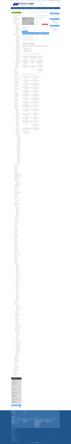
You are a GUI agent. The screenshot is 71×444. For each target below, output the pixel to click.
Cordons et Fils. (15, 311)
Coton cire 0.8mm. (18, 341)
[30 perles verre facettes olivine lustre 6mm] (35, 125)
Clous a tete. (17, 201)
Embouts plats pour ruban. (18, 203)
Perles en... (40, 64)
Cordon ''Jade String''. (17, 323)
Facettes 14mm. (16, 105)
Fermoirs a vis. (17, 212)
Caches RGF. (17, 293)
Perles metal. (16, 221)
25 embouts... (26, 59)
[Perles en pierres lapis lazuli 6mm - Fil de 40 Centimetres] (40, 61)
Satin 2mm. (17, 322)
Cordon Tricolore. (17, 312)
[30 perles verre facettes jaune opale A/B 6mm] (35, 99)
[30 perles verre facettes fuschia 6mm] (26, 77)
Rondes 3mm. (17, 109)
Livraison (30, 418)
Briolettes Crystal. (17, 374)
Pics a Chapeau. (16, 222)
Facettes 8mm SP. (18, 55)
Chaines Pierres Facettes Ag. (17, 254)
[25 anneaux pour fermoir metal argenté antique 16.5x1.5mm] (32, 57)
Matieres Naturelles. (15, 81)
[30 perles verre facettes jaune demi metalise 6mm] (35, 95)
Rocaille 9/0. (16, 168)
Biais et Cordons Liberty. (16, 357)
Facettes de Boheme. (30, 12)
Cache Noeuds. (16, 194)
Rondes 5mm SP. (18, 39)
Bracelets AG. (16, 252)
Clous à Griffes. (16, 229)
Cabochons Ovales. (18, 135)
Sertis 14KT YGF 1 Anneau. (18, 25)
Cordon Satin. (16, 320)
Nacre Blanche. (16, 84)
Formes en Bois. (16, 92)
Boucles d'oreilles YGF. (18, 273)
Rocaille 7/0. (16, 167)
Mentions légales (35, 418)
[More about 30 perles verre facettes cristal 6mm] (51, 21)
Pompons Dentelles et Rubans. (17, 360)
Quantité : (37, 24)
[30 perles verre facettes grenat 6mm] (35, 81)
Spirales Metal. (16, 230)
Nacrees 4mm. (17, 125)
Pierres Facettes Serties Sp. (17, 77)
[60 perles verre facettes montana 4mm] (40, 70)
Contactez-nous (20, 418)
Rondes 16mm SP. (18, 46)
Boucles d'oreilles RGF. (18, 291)
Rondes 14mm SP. (18, 45)
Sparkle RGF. (17, 298)
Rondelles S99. (17, 310)
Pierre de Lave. (16, 83)
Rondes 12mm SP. (18, 44)
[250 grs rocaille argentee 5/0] (32, 61)
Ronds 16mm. (18, 159)
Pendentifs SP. (16, 73)
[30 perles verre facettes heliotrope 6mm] (26, 88)
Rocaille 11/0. (16, 169)
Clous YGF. (17, 271)
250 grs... (32, 63)
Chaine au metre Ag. (17, 239)
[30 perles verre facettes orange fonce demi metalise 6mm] (26, 122)
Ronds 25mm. (18, 164)
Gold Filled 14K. (15, 262)
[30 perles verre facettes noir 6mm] (26, 118)
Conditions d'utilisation (42, 418)
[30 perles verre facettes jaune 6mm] (26, 99)
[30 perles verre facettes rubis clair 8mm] (40, 57)
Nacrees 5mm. (17, 126)
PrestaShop (37, 442)
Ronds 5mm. (18, 152)
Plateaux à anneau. (17, 231)
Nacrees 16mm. (18, 133)
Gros (26, 12)
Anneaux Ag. (16, 251)
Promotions (52, 25)
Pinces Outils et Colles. (16, 369)
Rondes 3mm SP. (18, 37)
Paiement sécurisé (52, 418)
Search (41, 4)
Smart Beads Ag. (16, 261)
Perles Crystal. (15, 373)
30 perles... (40, 59)
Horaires (57, 418)
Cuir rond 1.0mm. (18, 332)
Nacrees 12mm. (18, 131)
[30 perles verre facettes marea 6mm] (35, 106)
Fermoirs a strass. (17, 367)
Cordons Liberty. (17, 359)
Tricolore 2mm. (17, 313)
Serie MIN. (16, 302)
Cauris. (15, 90)
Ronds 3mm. (18, 150)
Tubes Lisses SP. (17, 80)
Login (54, 0)
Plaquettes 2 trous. (17, 223)
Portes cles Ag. (16, 245)
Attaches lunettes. (17, 187)
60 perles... (40, 72)
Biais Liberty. (16, 358)
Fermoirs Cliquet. (18, 213)
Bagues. (16, 188)
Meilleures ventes (14, 418)
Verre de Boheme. (15, 107)
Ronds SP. (17, 64)
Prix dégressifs (25, 31)
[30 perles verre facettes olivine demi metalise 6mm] (26, 129)
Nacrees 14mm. (18, 132)
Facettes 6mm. (36, 12)
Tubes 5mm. (16, 170)
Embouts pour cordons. (17, 204)
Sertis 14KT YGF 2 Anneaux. (18, 27)
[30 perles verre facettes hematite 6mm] (35, 88)
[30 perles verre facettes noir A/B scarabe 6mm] (25, 61)
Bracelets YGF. (17, 281)
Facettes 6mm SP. (18, 54)
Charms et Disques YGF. (18, 283)
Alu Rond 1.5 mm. (18, 349)
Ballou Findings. (16, 236)
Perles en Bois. (15, 91)
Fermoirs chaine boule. (18, 215)
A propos (47, 418)
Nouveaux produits (53, 13)
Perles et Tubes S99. (18, 309)
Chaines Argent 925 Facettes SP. (17, 75)
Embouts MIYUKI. (17, 178)
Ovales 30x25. (18, 148)
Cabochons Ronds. (18, 149)
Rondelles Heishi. (15, 20)
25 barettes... (26, 67)
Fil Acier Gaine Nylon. (17, 329)
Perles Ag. (16, 244)
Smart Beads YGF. (18, 265)
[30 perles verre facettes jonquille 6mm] (26, 103)
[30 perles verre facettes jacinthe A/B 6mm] (32, 66)
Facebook (14, 413)
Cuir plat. (17, 337)
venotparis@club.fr (16, 434)
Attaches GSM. (16, 186)
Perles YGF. (17, 270)
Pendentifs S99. (18, 308)
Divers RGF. (17, 300)
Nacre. (15, 70)
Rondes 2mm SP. (18, 36)
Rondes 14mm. (17, 117)
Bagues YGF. (17, 280)
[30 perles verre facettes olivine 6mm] (35, 122)
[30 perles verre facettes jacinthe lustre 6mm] (26, 95)
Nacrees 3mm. (17, 123)
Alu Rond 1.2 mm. (18, 348)
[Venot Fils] (23, 4)
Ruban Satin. (16, 361)
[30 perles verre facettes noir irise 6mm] (35, 114)
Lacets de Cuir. (16, 330)
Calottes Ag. (16, 246)
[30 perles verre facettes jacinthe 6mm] (35, 92)
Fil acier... (40, 67)
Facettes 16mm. (16, 106)
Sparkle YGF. (17, 264)
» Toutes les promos (56, 30)
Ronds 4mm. (18, 151)
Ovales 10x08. (18, 141)
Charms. (14, 375)
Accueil (23, 12)
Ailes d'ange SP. (16, 72)
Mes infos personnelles (14, 441)
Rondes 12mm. (17, 116)
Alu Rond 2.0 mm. (18, 350)
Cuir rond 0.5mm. (18, 331)
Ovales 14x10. (18, 143)
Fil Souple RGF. (17, 292)
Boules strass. (16, 368)
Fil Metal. (16, 356)
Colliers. (16, 202)
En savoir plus (25, 43)
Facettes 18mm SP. (18, 61)
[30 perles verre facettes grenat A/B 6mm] (26, 81)
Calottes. (16, 195)
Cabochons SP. (16, 63)
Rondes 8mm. (17, 114)
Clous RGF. (17, 289)
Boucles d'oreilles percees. (18, 193)
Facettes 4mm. (16, 98)
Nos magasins (13, 438)
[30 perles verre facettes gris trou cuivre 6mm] (35, 84)
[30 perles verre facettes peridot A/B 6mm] (35, 129)
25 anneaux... (33, 59)
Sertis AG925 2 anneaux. (17, 32)
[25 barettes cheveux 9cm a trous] (25, 66)
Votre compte (58, 0)
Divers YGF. (17, 279)
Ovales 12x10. (18, 142)
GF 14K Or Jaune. (17, 263)
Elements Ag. (16, 237)
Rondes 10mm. (17, 115)
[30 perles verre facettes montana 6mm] (26, 110)
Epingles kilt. (16, 205)
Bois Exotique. (16, 89)
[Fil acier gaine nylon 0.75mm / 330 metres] (40, 66)
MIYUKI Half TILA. (17, 176)
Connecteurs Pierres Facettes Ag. (17, 256)
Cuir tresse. (17, 338)
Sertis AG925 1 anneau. (17, 30)
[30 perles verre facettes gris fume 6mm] (26, 84)
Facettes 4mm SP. (18, 53)
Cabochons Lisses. (17, 134)
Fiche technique (31, 43)
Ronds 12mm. (18, 157)
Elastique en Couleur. (17, 319)
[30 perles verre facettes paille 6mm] (26, 132)
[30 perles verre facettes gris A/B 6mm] (35, 77)
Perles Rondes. (16, 108)
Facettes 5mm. (16, 99)
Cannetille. (16, 196)
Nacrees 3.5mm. (18, 124)
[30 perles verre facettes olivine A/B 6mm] (35, 118)
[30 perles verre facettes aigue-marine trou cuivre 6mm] (35, 110)
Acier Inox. (14, 21)
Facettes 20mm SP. (18, 62)
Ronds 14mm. (18, 158)
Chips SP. (16, 71)
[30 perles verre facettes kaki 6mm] (35, 103)
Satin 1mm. (17, 321)
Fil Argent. (16, 238)
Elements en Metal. (15, 301)
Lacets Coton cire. (17, 340)
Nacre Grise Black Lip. (17, 82)
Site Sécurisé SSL (25, 418)
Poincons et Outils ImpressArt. (17, 15)
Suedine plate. (17, 339)
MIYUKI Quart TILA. (17, 177)
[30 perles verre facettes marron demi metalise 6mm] (26, 106)
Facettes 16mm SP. (18, 60)
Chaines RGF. (17, 299)
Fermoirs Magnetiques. (17, 211)
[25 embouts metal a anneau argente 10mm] (25, 57)
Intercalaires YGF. (18, 274)
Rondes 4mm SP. (18, 38)
